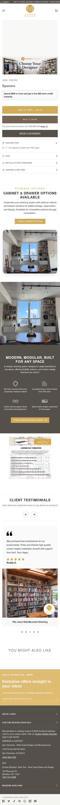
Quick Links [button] (9, 714)
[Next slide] (34, 514)
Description (12, 143)
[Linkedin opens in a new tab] (30, 801)
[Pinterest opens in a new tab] (19, 801)
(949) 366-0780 (9, 757)
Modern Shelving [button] (12, 785)
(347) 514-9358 (9, 777)
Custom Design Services (46, 733)
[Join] (54, 698)
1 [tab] (22, 632)
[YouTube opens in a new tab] (35, 801)
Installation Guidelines (18, 163)
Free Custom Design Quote (28, 420)
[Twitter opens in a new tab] (9, 801)
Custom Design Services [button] (16, 722)
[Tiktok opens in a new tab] (14, 801)
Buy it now (30, 119)
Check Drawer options (30, 221)
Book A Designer (30, 133)
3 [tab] (30, 632)
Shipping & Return (15, 170)
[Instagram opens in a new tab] (24, 801)
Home (4, 80)
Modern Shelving (13, 797)
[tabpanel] (30, 576)
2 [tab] (26, 632)
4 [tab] (34, 632)
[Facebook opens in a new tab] (3, 801)
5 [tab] (37, 632)
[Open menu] (6, 10)
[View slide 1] (30, 38)
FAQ (7, 156)
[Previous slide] (25, 514)
